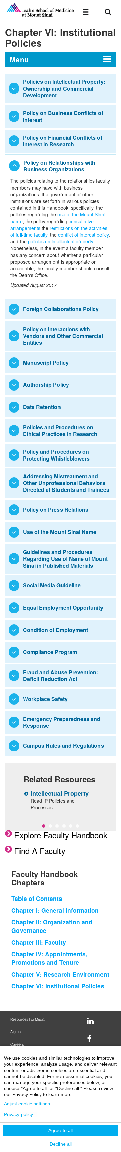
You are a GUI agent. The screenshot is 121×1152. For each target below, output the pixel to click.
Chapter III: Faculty (38, 942)
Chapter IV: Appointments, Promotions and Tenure (49, 958)
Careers (17, 1044)
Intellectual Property (60, 793)
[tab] (60, 88)
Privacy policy (18, 1114)
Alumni (15, 1032)
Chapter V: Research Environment (60, 974)
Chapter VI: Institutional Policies (57, 986)
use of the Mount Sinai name (57, 218)
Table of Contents (36, 898)
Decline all (61, 1144)
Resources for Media (27, 1019)
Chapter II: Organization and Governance (51, 926)
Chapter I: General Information (55, 910)
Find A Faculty (39, 850)
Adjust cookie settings (27, 1103)
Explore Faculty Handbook (60, 835)
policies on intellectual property (60, 241)
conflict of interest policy (83, 234)
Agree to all (60, 1130)
